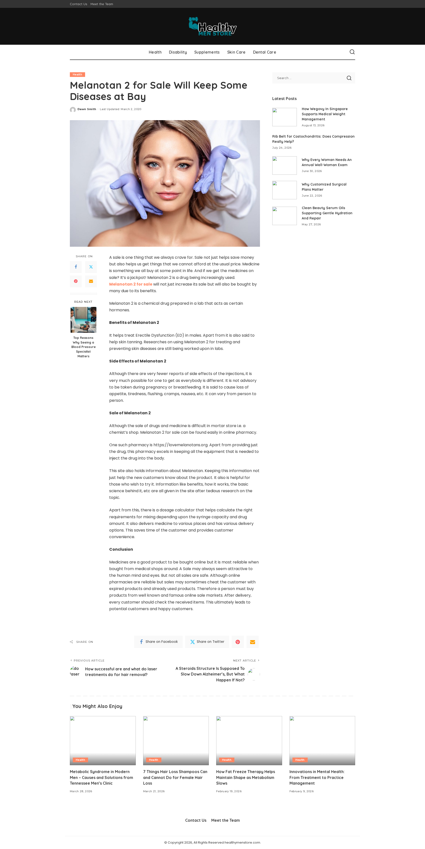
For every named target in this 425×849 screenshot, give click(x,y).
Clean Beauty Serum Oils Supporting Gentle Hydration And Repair (327, 213)
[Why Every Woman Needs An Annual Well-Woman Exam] (284, 165)
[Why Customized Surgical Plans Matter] (284, 190)
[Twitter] (91, 267)
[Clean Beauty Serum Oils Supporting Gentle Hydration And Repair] (284, 216)
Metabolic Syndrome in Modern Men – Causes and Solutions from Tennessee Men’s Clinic (101, 777)
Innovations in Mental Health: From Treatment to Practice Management (317, 777)
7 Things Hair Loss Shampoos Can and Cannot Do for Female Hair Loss (175, 777)
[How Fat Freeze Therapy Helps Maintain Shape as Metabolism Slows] (249, 740)
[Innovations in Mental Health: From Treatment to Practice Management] (322, 740)
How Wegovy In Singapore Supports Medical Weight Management (325, 114)
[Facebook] (76, 267)
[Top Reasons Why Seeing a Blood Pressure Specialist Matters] (83, 320)
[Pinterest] (76, 281)
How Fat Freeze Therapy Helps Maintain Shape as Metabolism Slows (245, 777)
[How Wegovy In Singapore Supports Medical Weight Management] (284, 117)
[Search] (352, 52)
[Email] (91, 281)
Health (77, 74)
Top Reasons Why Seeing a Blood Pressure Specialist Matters (83, 346)
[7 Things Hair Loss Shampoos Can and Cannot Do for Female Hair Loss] (176, 740)
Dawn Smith (86, 109)
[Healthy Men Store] (212, 26)
